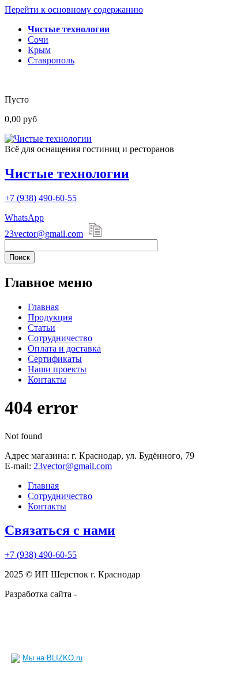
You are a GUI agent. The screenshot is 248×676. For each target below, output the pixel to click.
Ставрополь (51, 60)
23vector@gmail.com (44, 234)
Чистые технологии (67, 173)
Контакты (47, 379)
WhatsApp (24, 217)
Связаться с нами (60, 530)
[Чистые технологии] (48, 138)
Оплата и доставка (64, 348)
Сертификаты (55, 359)
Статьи (41, 328)
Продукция (50, 317)
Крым (39, 50)
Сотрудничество (60, 338)
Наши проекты (57, 369)
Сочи (38, 39)
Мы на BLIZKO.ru (52, 658)
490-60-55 (41, 198)
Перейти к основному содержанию (74, 9)
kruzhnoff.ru (102, 594)
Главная (43, 307)
